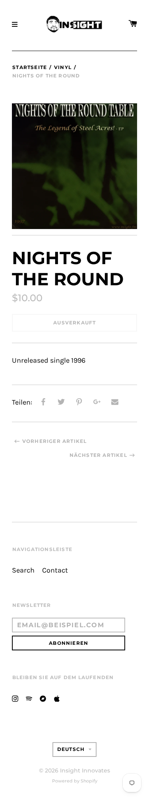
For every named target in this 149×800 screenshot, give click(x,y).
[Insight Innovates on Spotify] (29, 698)
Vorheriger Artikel (54, 441)
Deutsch (71, 749)
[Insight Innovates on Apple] (57, 698)
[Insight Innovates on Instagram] (15, 698)
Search (23, 570)
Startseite (29, 67)
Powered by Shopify (74, 781)
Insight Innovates (85, 770)
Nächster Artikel (98, 455)
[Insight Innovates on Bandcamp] (43, 698)
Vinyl (63, 67)
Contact (55, 570)
